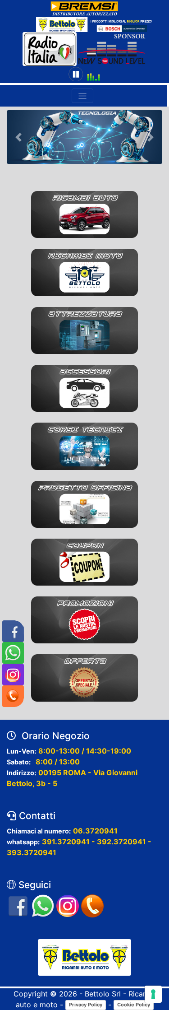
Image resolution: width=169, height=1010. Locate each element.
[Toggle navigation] (82, 95)
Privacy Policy (85, 1004)
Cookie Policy (133, 1004)
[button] (18, 137)
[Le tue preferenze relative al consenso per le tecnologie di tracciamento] (153, 994)
